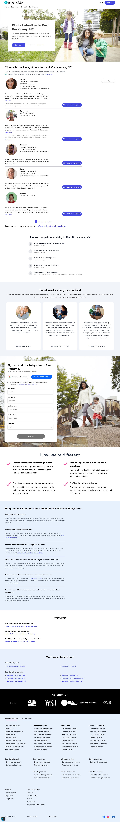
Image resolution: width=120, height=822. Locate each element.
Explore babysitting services (16, 666)
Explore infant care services (71, 762)
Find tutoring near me (41, 765)
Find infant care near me (70, 765)
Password (11, 424)
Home (7, 7)
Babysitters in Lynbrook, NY (16, 675)
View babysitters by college (52, 226)
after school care (36, 578)
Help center (9, 796)
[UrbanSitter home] (14, 2)
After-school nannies (12, 750)
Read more (8, 101)
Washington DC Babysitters (43, 747)
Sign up (109, 3)
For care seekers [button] (11, 719)
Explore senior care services (71, 775)
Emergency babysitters (13, 762)
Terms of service (32, 816)
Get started (18, 45)
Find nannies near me (69, 732)
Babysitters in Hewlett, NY (70, 675)
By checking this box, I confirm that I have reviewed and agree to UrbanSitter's (28, 383)
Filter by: (104, 78)
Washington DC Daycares (98, 744)
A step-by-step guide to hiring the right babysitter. (21, 626)
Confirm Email (12, 415)
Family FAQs (9, 729)
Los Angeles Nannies (69, 738)
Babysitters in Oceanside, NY (16, 678)
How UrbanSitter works (12, 726)
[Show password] (51, 427)
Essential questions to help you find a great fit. (20, 642)
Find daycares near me (97, 729)
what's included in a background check (29, 553)
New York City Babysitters (42, 735)
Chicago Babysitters (40, 750)
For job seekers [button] (27, 719)
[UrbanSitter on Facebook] (102, 817)
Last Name (11, 397)
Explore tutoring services (42, 762)
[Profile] (11, 84)
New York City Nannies (69, 735)
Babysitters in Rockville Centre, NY (73, 678)
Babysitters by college (69, 666)
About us (30, 793)
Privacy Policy (22, 384)
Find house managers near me (100, 778)
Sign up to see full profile (72, 105)
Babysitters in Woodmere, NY (16, 681)
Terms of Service (32, 384)
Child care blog (10, 735)
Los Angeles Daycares (97, 735)
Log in (101, 3)
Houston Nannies (67, 741)
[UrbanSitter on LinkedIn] (112, 817)
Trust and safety (32, 796)
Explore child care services (98, 762)
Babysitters (14, 7)
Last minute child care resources (15, 744)
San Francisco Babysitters (42, 744)
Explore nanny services (69, 729)
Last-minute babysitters (13, 765)
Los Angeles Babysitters (42, 738)
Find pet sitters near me (42, 778)
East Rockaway (34, 7)
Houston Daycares (96, 738)
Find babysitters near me (42, 732)
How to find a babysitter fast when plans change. (20, 634)
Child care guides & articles (14, 732)
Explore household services (99, 775)
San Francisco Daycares (97, 741)
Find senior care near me (70, 778)
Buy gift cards (9, 799)
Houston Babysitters (40, 741)
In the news (31, 802)
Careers (29, 799)
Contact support (10, 793)
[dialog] (3, 819)
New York (24, 7)
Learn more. (48, 74)
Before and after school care (14, 747)
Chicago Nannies (67, 750)
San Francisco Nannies (69, 744)
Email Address (12, 406)
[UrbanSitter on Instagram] (107, 817)
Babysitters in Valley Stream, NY (72, 681)
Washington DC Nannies (70, 747)
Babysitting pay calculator (13, 741)
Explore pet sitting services (43, 775)
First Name (11, 388)
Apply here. (40, 45)
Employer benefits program (36, 805)
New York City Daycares (98, 732)
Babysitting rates (10, 738)
